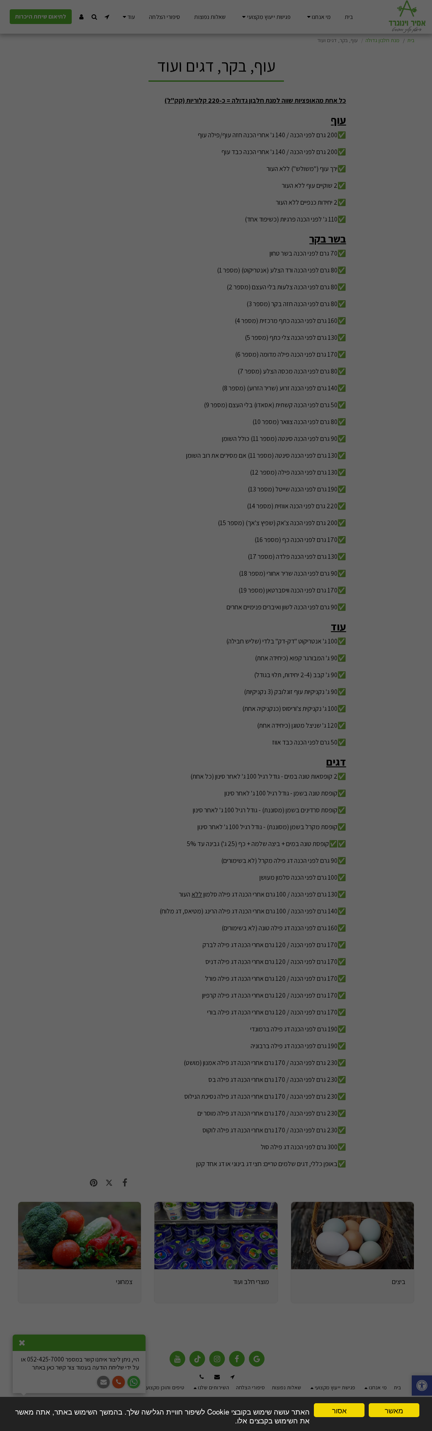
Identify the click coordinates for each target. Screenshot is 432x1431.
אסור (339, 1410)
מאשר (394, 1410)
